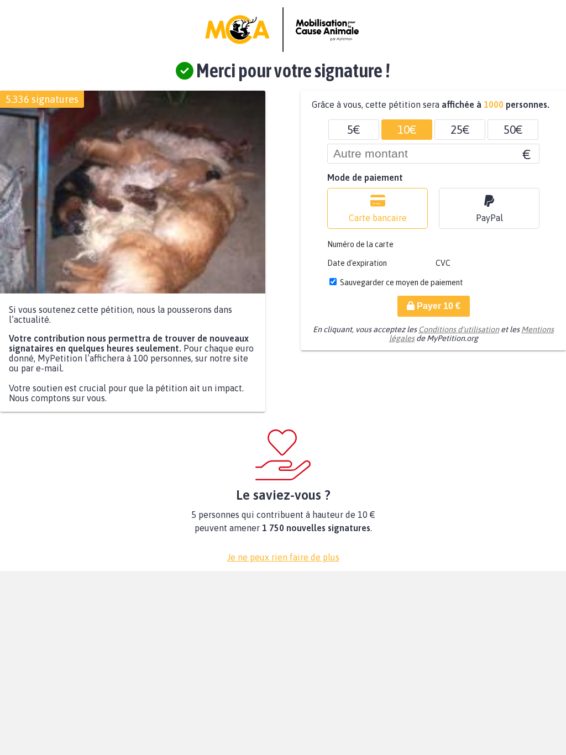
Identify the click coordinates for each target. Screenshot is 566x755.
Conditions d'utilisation (458, 329)
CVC (443, 263)
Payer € (437, 306)
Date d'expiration (357, 263)
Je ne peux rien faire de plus (283, 557)
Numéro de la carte (360, 244)
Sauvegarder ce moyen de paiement (401, 282)
